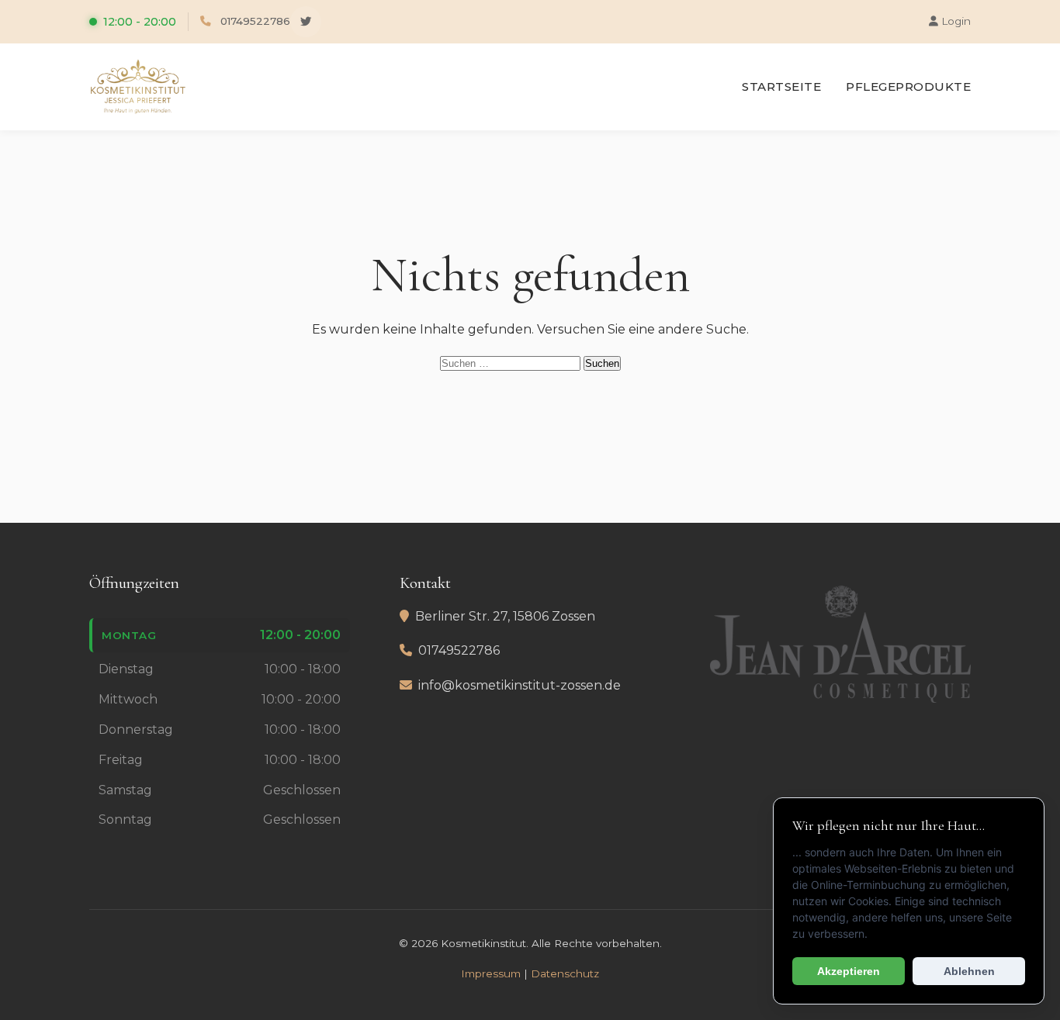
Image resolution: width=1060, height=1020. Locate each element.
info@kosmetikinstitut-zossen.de (519, 685)
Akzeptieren (848, 971)
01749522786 (255, 21)
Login (954, 21)
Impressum (491, 973)
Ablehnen (969, 971)
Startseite (781, 86)
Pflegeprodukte (908, 86)
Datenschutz (565, 973)
